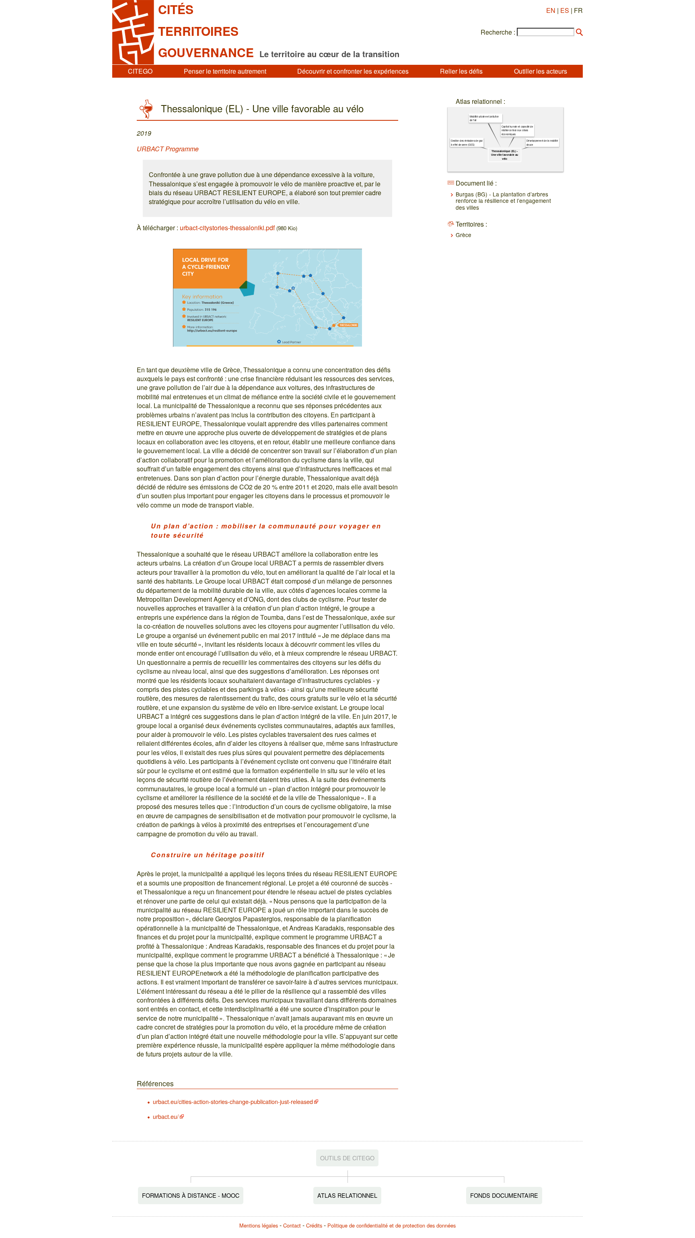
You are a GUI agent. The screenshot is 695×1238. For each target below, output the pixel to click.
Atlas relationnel (347, 1195)
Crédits (314, 1225)
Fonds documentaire (504, 1195)
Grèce (463, 235)
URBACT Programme (168, 148)
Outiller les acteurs (540, 71)
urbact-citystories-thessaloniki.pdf (227, 227)
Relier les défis (461, 71)
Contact (292, 1225)
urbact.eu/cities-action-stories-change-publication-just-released (233, 1101)
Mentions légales (258, 1225)
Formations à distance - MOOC (190, 1195)
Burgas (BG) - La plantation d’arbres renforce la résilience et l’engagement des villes (503, 200)
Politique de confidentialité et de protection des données (391, 1225)
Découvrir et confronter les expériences (353, 71)
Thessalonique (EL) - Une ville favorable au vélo (504, 155)
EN (550, 10)
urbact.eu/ (166, 1116)
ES (564, 10)
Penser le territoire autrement (225, 71)
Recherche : (498, 32)
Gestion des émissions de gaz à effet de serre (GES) (467, 142)
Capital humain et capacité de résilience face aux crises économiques (517, 130)
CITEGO (140, 71)
